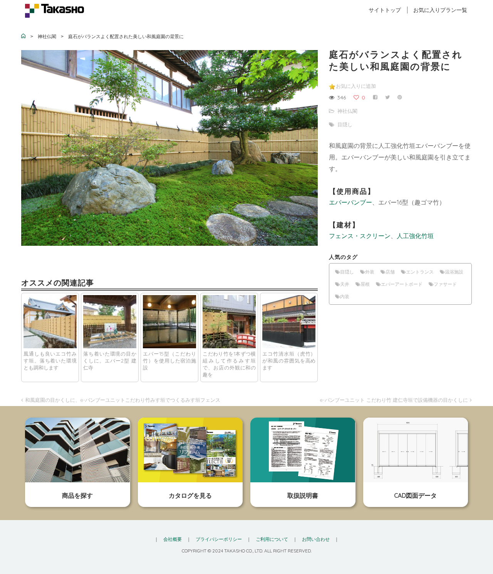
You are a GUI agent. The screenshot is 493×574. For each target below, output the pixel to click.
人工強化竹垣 (415, 236)
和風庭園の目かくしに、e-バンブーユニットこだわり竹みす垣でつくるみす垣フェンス (122, 400)
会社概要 (172, 539)
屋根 (365, 284)
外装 (369, 272)
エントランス (420, 272)
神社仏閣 (347, 111)
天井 (344, 284)
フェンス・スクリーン (360, 236)
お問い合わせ (316, 539)
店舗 (390, 272)
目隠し (344, 124)
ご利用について (272, 539)
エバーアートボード (402, 284)
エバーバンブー (350, 202)
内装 (344, 296)
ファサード (445, 284)
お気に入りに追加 (356, 86)
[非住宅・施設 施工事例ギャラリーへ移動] (23, 36)
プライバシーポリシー (219, 539)
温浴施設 (454, 272)
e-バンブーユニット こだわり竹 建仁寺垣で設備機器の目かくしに (394, 400)
